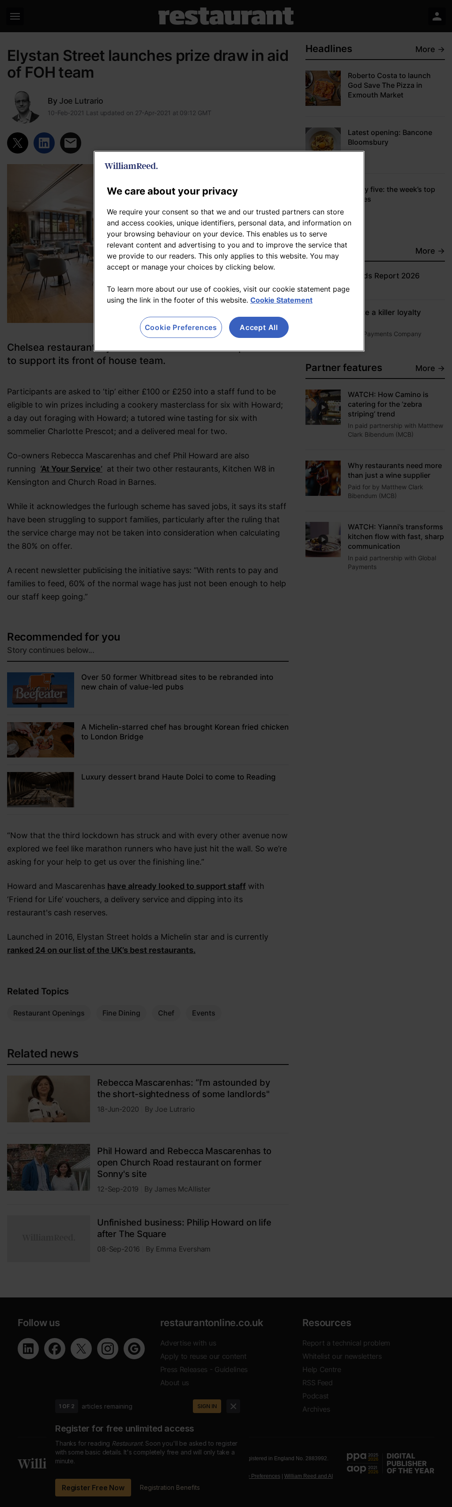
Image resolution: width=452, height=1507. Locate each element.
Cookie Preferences (181, 327)
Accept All (259, 327)
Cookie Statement (281, 300)
